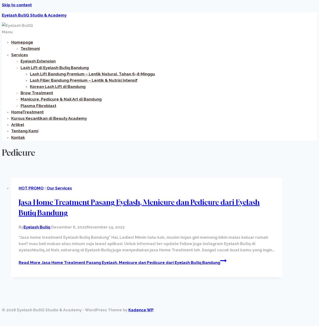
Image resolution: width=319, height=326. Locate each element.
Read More (119, 262)
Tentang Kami (24, 131)
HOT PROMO (31, 188)
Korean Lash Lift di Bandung (57, 86)
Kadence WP (141, 310)
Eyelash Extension (38, 61)
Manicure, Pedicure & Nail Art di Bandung (61, 99)
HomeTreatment (27, 112)
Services (19, 55)
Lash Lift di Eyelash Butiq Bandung (55, 67)
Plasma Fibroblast (38, 105)
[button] (159, 32)
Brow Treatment (37, 93)
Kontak (18, 137)
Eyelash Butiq (37, 227)
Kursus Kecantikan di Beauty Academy (49, 118)
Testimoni (30, 48)
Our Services (59, 188)
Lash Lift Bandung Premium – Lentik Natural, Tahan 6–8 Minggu (92, 74)
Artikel (17, 124)
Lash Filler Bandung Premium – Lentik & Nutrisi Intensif (84, 80)
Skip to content (17, 5)
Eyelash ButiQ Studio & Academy (34, 15)
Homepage (22, 42)
